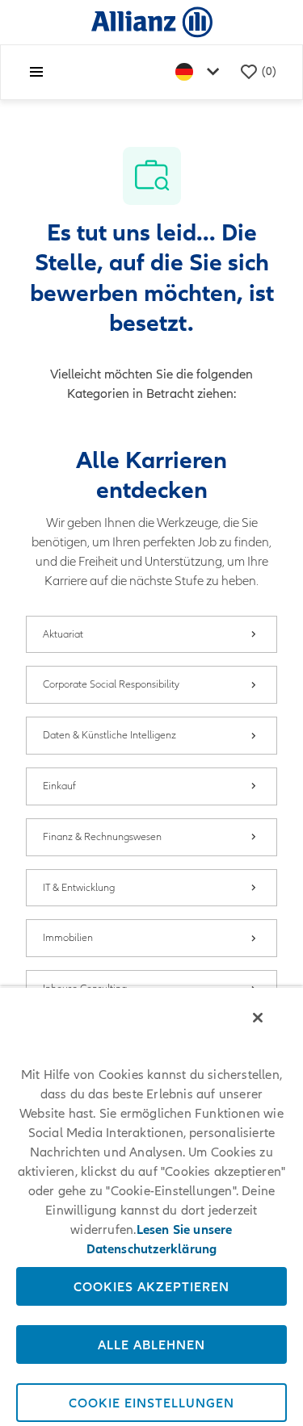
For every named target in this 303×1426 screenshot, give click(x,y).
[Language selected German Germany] (200, 72)
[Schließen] (258, 1017)
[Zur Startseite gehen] (152, 21)
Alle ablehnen (151, 1344)
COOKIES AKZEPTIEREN (151, 1286)
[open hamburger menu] (36, 72)
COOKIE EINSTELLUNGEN (151, 1402)
